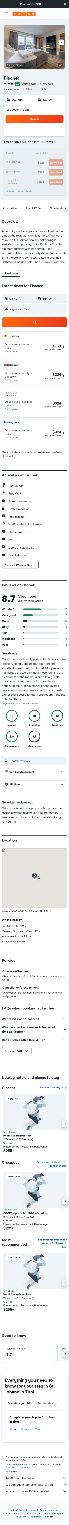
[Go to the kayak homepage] (24, 14)
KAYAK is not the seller (20, 1478)
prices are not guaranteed (18, 1467)
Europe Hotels (47, 1510)
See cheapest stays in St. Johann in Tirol (52, 1163)
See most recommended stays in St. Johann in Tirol (52, 1243)
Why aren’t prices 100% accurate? (27, 1491)
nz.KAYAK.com (17, 1510)
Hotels (32, 1510)
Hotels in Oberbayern (52, 1513)
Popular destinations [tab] (51, 1403)
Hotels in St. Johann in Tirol (25, 1429)
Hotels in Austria (10, 1513)
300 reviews (45, 84)
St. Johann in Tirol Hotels (28, 1516)
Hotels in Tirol (30, 1513)
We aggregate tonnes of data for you (29, 1484)
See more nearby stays (53, 1087)
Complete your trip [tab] (20, 1403)
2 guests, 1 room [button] (18, 109)
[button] (65, 4)
